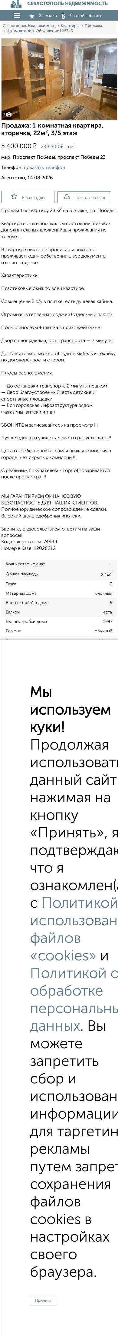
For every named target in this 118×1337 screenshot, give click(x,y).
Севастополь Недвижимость (29, 26)
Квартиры (70, 26)
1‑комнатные (19, 31)
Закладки (48, 16)
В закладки (33, 197)
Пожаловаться (89, 197)
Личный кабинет (86, 16)
